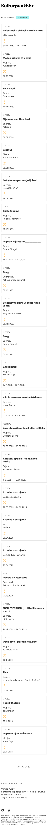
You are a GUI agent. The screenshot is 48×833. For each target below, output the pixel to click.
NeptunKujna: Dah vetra (17, 733)
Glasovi (7, 150)
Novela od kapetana (15, 578)
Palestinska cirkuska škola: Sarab (23, 31)
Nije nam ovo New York (17, 119)
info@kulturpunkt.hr (11, 784)
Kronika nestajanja (14, 492)
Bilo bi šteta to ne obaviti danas (22, 397)
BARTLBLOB (10, 367)
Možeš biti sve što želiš (17, 58)
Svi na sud (9, 89)
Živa (5, 672)
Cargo (6, 272)
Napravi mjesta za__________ (22, 242)
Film (5, 574)
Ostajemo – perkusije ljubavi (20, 180)
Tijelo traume (11, 211)
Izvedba (6, 27)
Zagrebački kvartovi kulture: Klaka (24, 428)
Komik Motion (11, 703)
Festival (7, 424)
